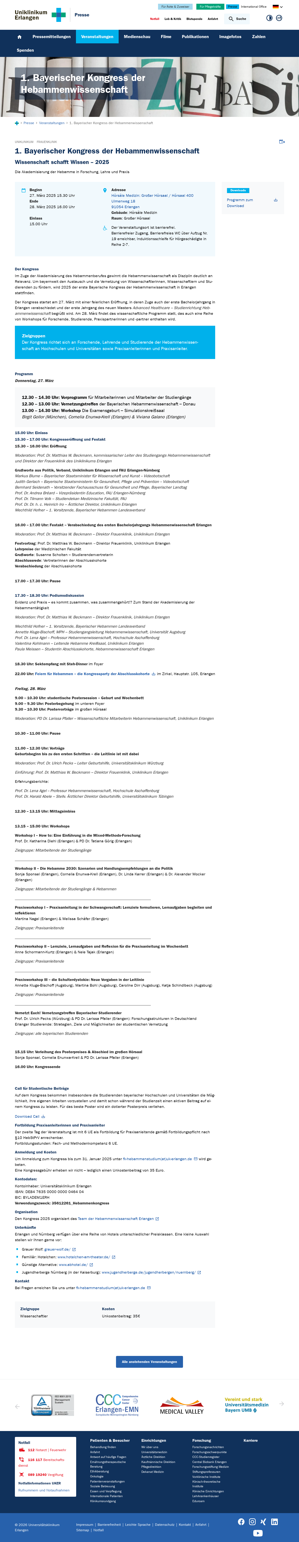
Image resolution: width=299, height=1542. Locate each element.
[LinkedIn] (274, 1522)
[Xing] (263, 1522)
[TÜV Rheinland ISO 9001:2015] (52, 1405)
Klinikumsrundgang (103, 1501)
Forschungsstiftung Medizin (210, 1467)
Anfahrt (95, 1452)
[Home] (19, 36)
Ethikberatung (99, 1471)
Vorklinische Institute (206, 1477)
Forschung (201, 1440)
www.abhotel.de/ (73, 1264)
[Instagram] (252, 1522)
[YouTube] (258, 1533)
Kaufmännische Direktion (158, 1462)
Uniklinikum (24, 142)
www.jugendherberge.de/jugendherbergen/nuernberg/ (149, 1272)
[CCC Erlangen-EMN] (117, 1405)
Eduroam (198, 1501)
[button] (281, 1405)
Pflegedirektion (151, 1467)
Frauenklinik (47, 142)
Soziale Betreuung (102, 1486)
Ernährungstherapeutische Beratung (108, 1464)
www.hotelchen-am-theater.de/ (84, 1257)
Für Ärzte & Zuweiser (175, 7)
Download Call (27, 1116)
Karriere (251, 1440)
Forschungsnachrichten (208, 1447)
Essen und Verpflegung (105, 1491)
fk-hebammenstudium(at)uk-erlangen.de (157, 1159)
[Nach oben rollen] (290, 1533)
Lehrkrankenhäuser (205, 1496)
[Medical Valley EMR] (182, 1405)
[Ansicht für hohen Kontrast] (269, 19)
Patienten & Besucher (110, 1440)
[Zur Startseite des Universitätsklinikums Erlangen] (40, 15)
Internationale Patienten (106, 1496)
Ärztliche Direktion (153, 1457)
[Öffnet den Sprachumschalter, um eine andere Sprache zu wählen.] (276, 7)
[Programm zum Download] (276, 199)
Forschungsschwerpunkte (209, 1452)
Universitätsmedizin (154, 1452)
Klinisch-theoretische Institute (206, 1484)
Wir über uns (149, 1447)
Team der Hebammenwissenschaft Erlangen (116, 1218)
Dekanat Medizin (152, 1472)
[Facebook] (241, 1522)
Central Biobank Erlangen (209, 1462)
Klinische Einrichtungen (208, 1491)
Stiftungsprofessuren (206, 1472)
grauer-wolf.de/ (57, 1249)
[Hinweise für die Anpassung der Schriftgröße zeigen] (279, 19)
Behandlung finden (103, 1447)
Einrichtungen (153, 1440)
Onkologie (97, 1476)
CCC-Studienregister (205, 1457)
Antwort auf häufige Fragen (108, 1457)
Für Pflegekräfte (210, 7)
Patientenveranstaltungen (107, 1481)
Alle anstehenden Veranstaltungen (149, 1362)
